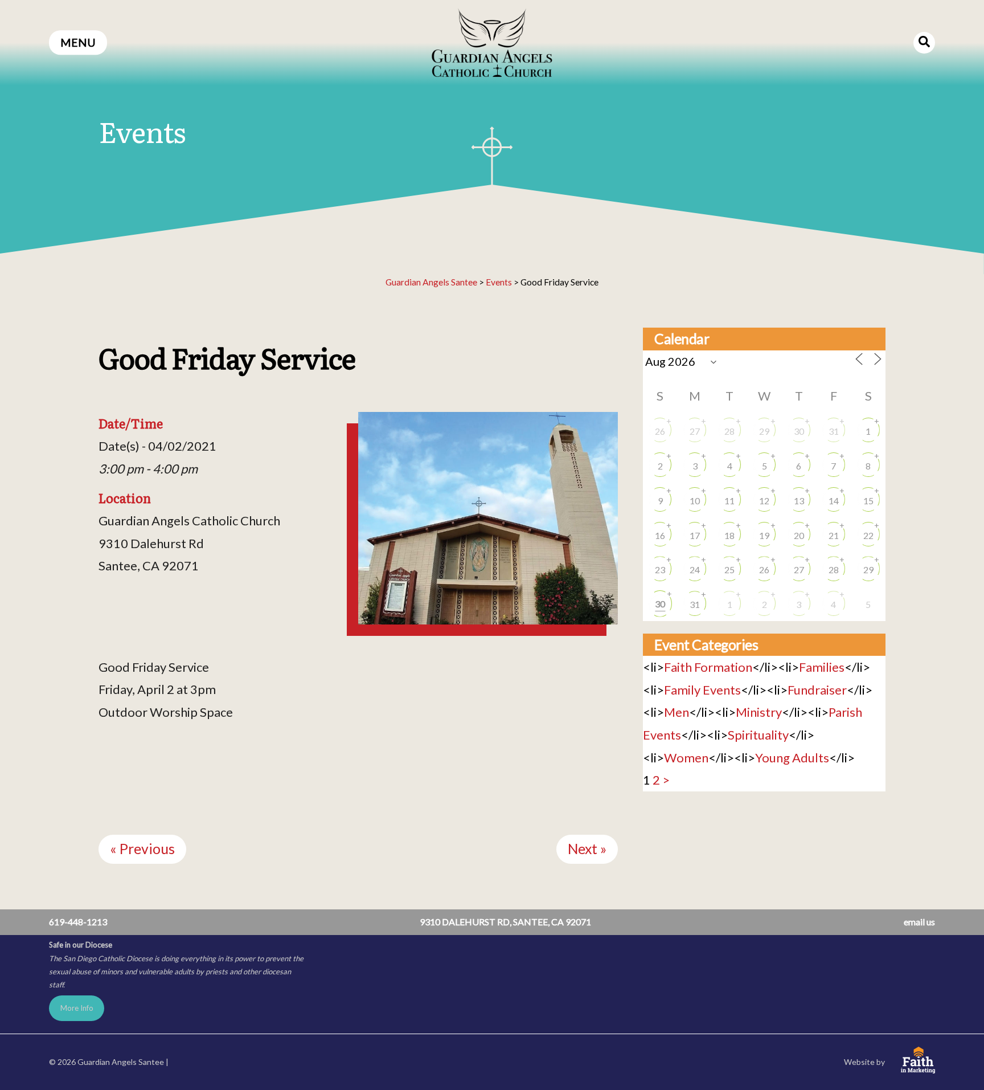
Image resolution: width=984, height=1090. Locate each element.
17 (695, 535)
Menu (78, 42)
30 (799, 431)
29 (764, 431)
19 (764, 535)
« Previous (142, 848)
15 (868, 500)
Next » (587, 848)
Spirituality (758, 734)
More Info (76, 1008)
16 (660, 535)
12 (764, 500)
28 (729, 431)
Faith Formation (708, 667)
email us (919, 921)
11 (729, 500)
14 (834, 500)
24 (695, 569)
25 (729, 569)
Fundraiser (817, 689)
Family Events (702, 689)
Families (821, 667)
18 (729, 535)
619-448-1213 (78, 921)
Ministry (759, 712)
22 (868, 535)
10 (695, 500)
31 (834, 431)
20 (799, 535)
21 (834, 535)
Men (676, 712)
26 (660, 431)
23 (660, 569)
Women (686, 757)
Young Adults (792, 757)
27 (695, 431)
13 (799, 500)
